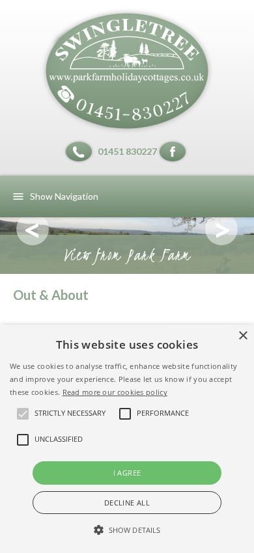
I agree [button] (127, 473)
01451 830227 (127, 151)
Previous (32, 229)
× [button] (242, 336)
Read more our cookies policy (115, 392)
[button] (127, 530)
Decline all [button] (127, 502)
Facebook (174, 151)
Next (221, 229)
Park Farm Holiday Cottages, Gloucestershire (127, 71)
